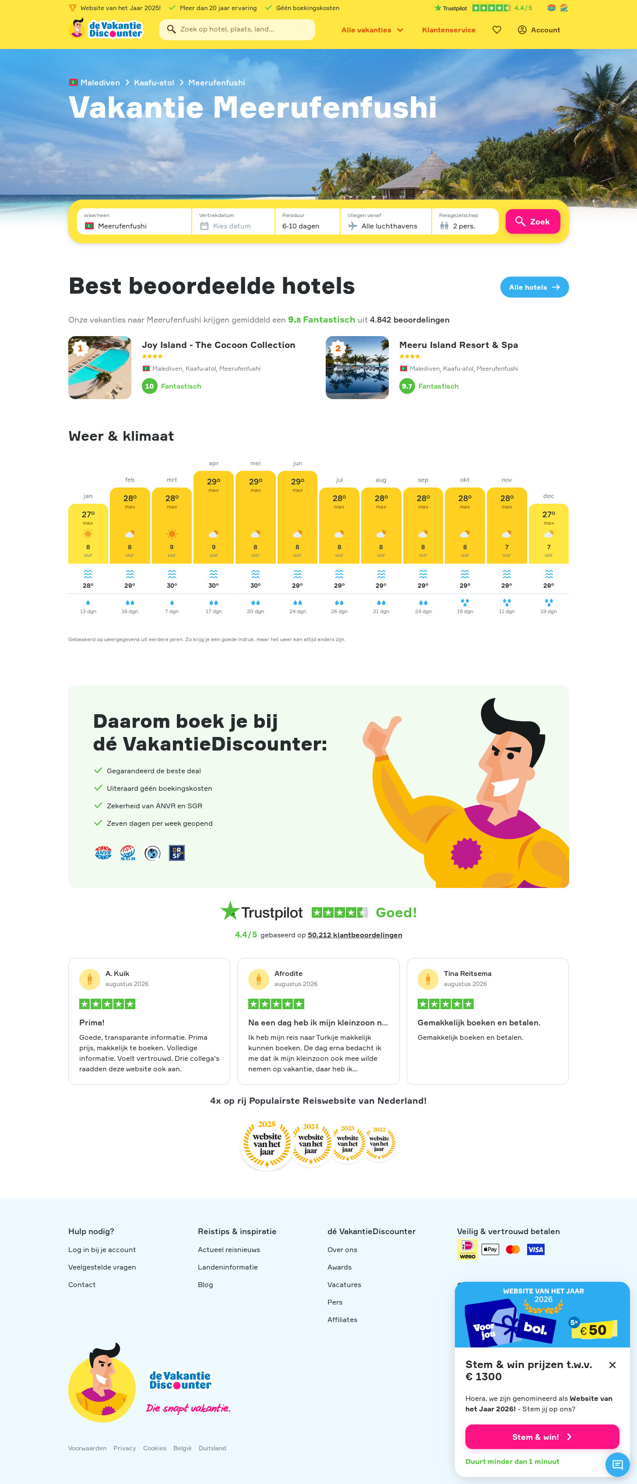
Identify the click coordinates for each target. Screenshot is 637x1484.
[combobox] (237, 29)
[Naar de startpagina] (106, 30)
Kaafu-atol (154, 82)
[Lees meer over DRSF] (176, 852)
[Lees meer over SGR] (564, 8)
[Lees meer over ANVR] (551, 8)
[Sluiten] (612, 1364)
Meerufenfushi (216, 82)
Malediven (100, 82)
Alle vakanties (366, 29)
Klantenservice (449, 29)
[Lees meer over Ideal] (152, 852)
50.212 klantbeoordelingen (355, 934)
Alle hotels (528, 287)
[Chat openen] (617, 1464)
